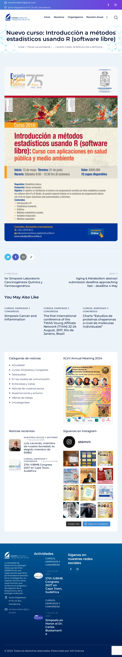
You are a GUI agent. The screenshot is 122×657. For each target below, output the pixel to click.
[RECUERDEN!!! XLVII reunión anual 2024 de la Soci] (71, 493)
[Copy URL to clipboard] (31, 257)
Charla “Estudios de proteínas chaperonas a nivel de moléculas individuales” (99, 321)
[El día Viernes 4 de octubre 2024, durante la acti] (71, 476)
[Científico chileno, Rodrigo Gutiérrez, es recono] (88, 510)
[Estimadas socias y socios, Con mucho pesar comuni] (88, 476)
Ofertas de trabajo (22, 397)
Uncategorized (20, 402)
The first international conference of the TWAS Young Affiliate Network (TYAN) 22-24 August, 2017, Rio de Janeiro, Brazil (60, 324)
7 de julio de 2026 (36, 440)
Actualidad (18, 365)
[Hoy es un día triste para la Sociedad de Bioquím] (71, 510)
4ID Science (77, 650)
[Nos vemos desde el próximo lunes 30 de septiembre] (105, 458)
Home (21, 47)
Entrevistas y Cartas (23, 384)
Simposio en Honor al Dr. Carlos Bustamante (54, 627)
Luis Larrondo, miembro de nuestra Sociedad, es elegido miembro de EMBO (39, 448)
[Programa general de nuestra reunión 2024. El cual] (88, 458)
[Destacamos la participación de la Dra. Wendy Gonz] (71, 458)
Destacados (19, 374)
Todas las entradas (38, 47)
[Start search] (116, 17)
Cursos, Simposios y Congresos (17, 310)
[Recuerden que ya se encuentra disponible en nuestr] (105, 493)
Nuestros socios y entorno (27, 393)
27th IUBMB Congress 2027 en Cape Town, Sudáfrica (38, 468)
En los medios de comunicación (31, 379)
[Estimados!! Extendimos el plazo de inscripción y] (88, 493)
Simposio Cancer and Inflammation (20, 317)
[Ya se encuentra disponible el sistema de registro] (105, 510)
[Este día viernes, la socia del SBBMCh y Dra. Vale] (105, 476)
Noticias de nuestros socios (28, 388)
